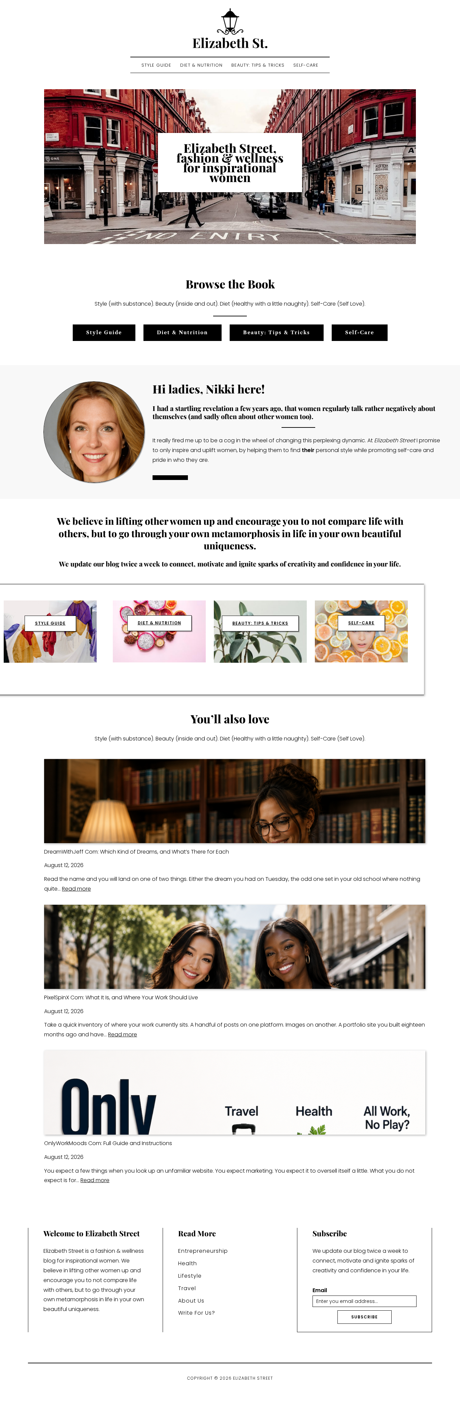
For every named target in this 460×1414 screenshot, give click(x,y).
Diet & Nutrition (201, 65)
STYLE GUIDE (50, 623)
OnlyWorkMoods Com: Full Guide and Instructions (108, 1143)
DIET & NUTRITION (159, 623)
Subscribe (364, 1317)
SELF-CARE (361, 623)
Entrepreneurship (203, 1251)
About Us (191, 1301)
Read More (170, 477)
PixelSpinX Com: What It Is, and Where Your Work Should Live (121, 997)
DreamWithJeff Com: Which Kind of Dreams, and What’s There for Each (136, 852)
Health (187, 1263)
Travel (187, 1288)
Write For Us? (196, 1313)
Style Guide (156, 65)
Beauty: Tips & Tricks (258, 65)
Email (320, 1290)
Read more (76, 889)
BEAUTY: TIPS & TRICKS (260, 623)
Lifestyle (190, 1276)
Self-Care (306, 65)
